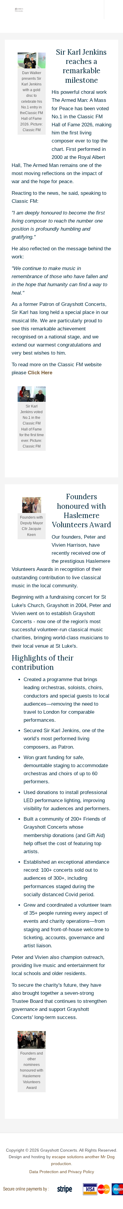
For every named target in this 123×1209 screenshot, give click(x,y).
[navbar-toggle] (113, 9)
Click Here (40, 373)
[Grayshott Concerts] (16, 9)
